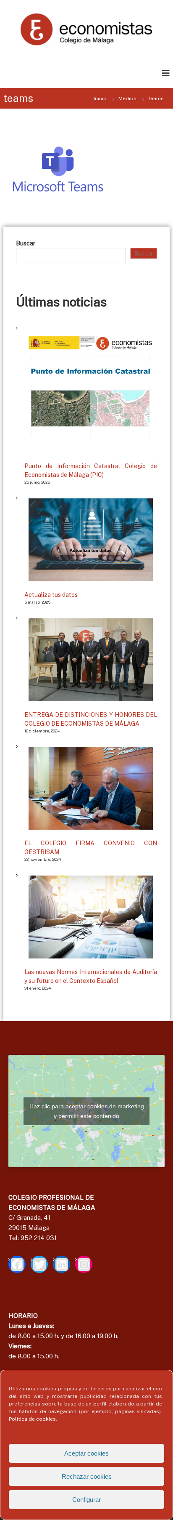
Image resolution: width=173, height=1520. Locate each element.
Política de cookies (32, 1419)
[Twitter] (39, 1264)
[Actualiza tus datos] (90, 540)
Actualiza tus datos (51, 594)
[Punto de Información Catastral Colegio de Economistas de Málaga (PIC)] (90, 390)
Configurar (86, 1499)
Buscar (25, 243)
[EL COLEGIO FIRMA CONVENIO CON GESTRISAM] (90, 788)
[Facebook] (17, 1264)
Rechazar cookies (87, 1476)
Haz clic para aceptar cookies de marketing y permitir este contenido (86, 1111)
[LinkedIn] (61, 1264)
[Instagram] (84, 1264)
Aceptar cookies (86, 1453)
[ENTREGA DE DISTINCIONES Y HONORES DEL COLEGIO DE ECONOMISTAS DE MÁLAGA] (90, 659)
